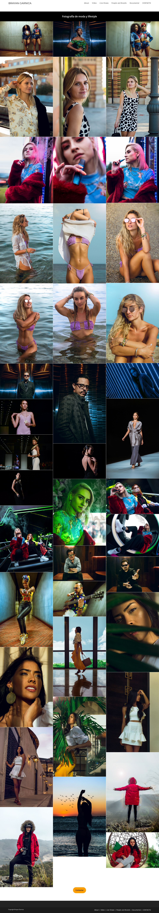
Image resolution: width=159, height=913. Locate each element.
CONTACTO (147, 910)
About (96, 910)
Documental (136, 910)
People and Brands (123, 910)
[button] (20, 3)
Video (103, 910)
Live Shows (110, 910)
